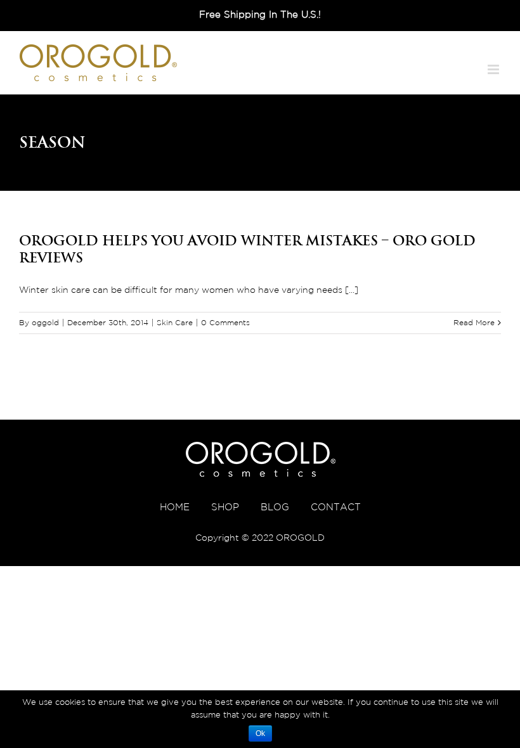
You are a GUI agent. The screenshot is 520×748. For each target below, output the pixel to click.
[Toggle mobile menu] (494, 69)
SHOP (225, 507)
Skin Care (175, 322)
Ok (260, 733)
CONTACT (336, 507)
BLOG (275, 507)
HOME (175, 507)
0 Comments (225, 322)
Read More (474, 322)
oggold (45, 322)
